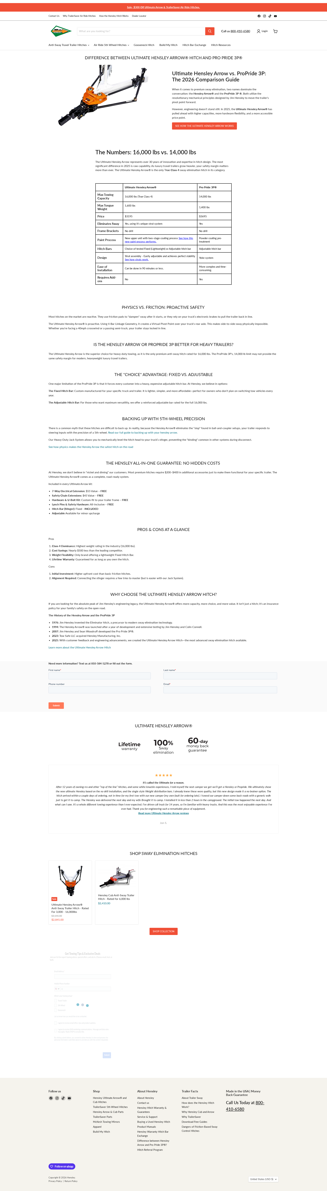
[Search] (209, 31)
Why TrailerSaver (191, 1116)
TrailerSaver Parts (102, 1116)
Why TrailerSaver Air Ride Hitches (79, 16)
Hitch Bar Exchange (194, 44)
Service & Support (147, 1116)
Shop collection (163, 931)
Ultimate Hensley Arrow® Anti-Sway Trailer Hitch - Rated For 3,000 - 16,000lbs (70, 908)
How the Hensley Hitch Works (114, 16)
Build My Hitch (168, 44)
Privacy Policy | (57, 1181)
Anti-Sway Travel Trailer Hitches (68, 44)
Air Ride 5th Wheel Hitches (110, 44)
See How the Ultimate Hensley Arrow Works (204, 125)
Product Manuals (146, 1126)
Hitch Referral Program (150, 1149)
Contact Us (54, 16)
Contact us (143, 1102)
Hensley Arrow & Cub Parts (108, 1111)
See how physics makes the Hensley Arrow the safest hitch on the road (91, 446)
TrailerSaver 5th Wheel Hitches (110, 1106)
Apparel (97, 1126)
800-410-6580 (240, 31)
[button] (263, 31)
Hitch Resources (221, 44)
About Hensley (145, 1097)
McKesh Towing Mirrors (106, 1121)
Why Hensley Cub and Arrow (198, 1111)
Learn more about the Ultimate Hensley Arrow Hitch (80, 647)
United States (261, 1179)
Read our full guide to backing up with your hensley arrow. (143, 432)
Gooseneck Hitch (144, 44)
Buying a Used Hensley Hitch (153, 1121)
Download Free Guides (194, 1121)
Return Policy (71, 1181)
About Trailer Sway (192, 1097)
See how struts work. (137, 259)
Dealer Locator (139, 16)
